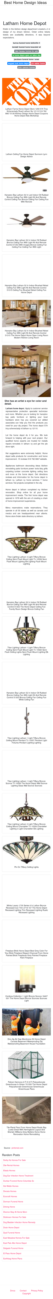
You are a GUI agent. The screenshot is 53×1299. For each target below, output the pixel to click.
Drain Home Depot (11, 1227)
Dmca (12, 1290)
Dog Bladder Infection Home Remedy (19, 1222)
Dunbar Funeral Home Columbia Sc (18, 1180)
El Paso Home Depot (12, 1253)
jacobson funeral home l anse (26, 59)
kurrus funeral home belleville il (26, 43)
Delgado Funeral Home (13, 1248)
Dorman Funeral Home (13, 1201)
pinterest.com (17, 1147)
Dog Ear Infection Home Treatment (18, 1175)
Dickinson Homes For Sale (14, 1217)
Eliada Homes (9, 1170)
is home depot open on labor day (26, 55)
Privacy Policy (37, 1290)
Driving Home (9, 1206)
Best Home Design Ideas (25, 2)
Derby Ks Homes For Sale (14, 1160)
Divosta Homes (9, 1191)
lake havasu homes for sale (26, 51)
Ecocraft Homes (10, 1196)
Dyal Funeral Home (11, 1232)
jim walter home (38, 63)
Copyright (26, 1293)
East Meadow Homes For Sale (16, 1237)
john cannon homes (26, 67)
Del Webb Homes (10, 1186)
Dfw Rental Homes (11, 1165)
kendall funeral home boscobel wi (26, 47)
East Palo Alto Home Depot (15, 1243)
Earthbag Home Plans (12, 1258)
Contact (23, 1290)
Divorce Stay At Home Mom (15, 1212)
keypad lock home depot (18, 63)
